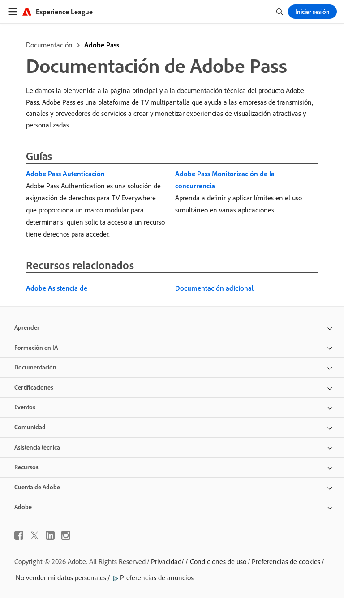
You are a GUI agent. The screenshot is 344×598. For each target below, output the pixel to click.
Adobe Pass (101, 44)
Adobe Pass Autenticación (65, 173)
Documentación (49, 44)
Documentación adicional (214, 288)
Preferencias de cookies (286, 561)
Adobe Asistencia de (56, 288)
